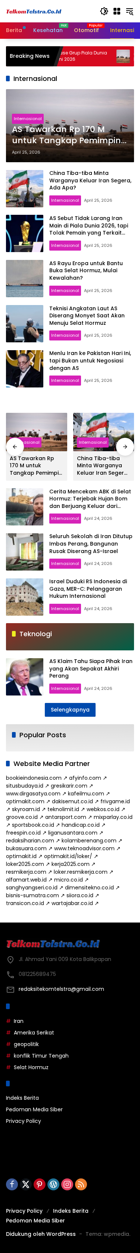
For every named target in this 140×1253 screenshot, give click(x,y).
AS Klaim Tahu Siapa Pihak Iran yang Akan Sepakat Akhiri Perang (91, 668)
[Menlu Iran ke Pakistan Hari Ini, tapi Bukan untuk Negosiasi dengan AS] (24, 368)
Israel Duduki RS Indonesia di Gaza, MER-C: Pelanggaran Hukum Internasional (88, 589)
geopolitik (26, 1044)
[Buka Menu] (116, 11)
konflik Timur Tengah (41, 1055)
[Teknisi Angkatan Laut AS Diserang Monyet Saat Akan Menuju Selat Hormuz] (24, 323)
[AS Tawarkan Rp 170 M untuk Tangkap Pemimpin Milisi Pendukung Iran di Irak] (107, 56)
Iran (19, 1021)
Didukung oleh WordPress (41, 1234)
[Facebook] (12, 1184)
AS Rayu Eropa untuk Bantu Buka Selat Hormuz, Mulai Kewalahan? (86, 271)
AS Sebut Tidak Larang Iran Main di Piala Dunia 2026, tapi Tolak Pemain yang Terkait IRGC (88, 229)
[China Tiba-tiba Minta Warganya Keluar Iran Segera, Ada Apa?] (24, 188)
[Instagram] (67, 1184)
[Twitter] (26, 1184)
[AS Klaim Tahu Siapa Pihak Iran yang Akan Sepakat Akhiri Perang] (24, 676)
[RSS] (81, 1184)
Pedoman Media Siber (34, 1109)
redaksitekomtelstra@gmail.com (61, 989)
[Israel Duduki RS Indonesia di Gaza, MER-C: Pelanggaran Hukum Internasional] (24, 597)
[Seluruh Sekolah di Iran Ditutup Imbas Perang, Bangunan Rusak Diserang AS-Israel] (24, 552)
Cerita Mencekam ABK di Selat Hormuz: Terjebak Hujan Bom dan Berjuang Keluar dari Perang (90, 502)
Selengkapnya (70, 709)
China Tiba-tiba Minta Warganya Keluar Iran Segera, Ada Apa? (90, 180)
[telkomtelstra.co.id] (34, 11)
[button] (104, 11)
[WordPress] (53, 1184)
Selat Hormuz (31, 1067)
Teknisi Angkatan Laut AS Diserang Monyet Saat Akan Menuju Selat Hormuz (87, 316)
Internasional (28, 119)
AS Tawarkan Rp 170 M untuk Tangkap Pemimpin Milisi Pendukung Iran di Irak (66, 135)
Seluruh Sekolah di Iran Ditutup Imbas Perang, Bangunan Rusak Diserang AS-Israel (91, 544)
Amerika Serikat (34, 1032)
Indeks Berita (22, 1098)
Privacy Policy (23, 1121)
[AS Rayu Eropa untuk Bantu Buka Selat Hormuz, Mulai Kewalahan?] (24, 278)
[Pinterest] (40, 1184)
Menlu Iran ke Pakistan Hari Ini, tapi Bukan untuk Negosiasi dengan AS (90, 360)
